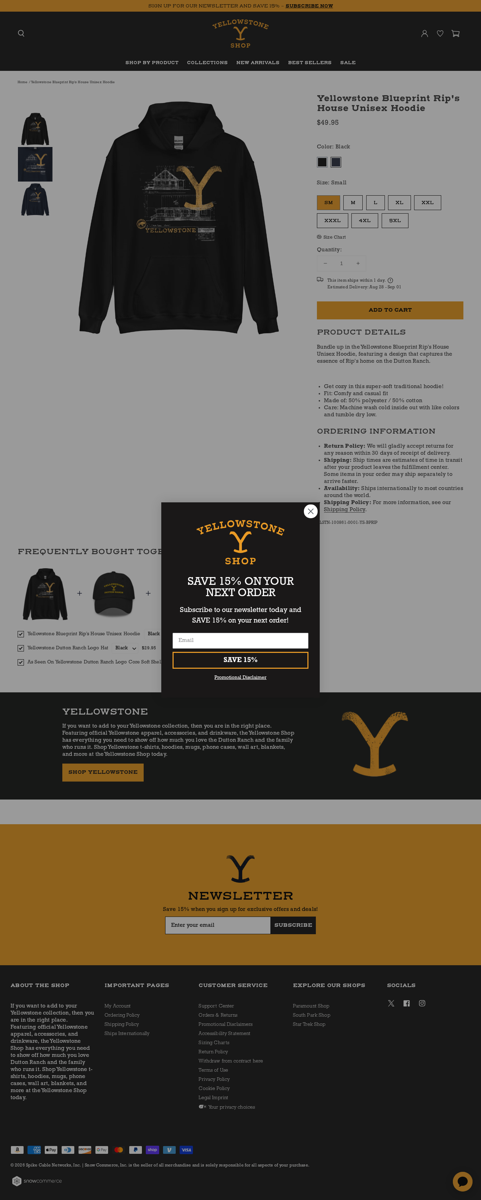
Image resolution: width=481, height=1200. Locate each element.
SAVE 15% (241, 660)
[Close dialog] (311, 511)
